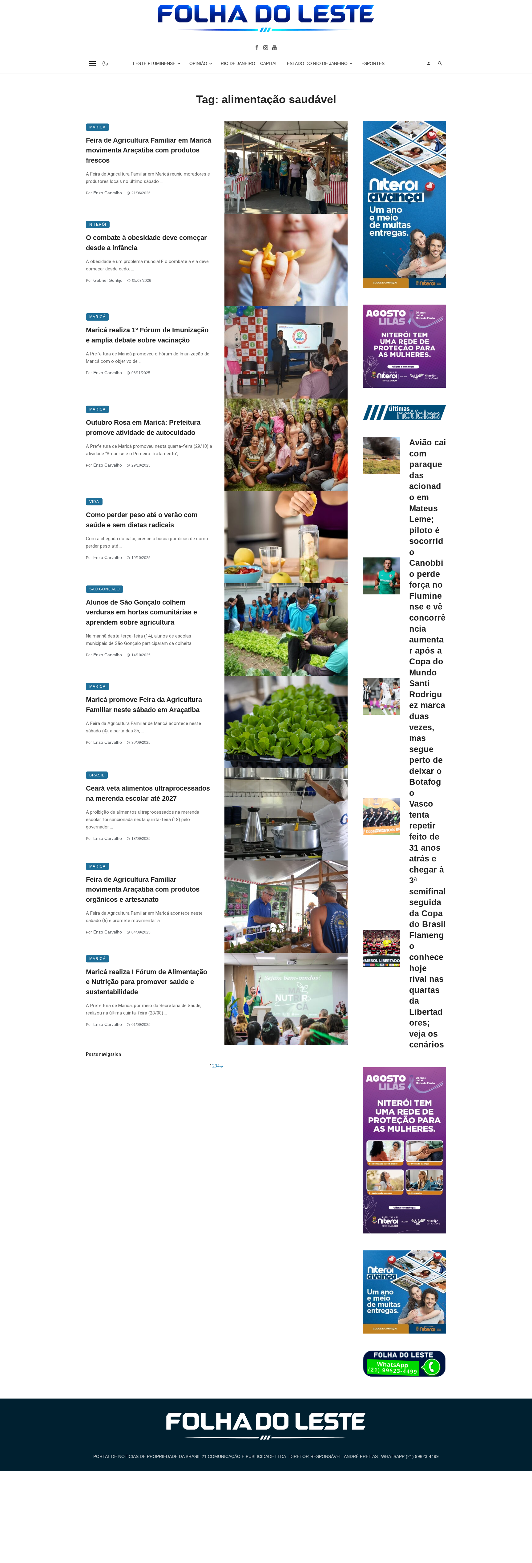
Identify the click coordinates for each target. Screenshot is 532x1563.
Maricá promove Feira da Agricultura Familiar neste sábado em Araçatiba (144, 705)
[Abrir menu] (92, 63)
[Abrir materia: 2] (222, 1065)
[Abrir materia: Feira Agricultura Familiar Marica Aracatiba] (286, 167)
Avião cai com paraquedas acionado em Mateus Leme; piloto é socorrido (427, 497)
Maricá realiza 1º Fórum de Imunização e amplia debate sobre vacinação (147, 335)
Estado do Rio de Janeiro (317, 63)
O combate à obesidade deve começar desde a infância (146, 243)
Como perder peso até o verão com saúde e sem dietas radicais (142, 520)
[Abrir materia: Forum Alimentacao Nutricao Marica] (286, 999)
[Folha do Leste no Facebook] (257, 47)
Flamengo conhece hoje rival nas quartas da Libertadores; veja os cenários (426, 989)
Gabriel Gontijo (108, 280)
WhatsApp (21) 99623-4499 (410, 1456)
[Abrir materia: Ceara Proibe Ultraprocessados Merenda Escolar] (286, 814)
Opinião (198, 63)
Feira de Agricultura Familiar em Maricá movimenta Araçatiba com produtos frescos (148, 150)
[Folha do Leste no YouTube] (274, 47)
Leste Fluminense (154, 63)
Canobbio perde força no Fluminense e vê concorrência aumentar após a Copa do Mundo (427, 617)
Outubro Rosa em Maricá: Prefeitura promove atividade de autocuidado (143, 427)
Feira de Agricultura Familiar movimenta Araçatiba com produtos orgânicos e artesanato (143, 890)
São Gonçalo (104, 589)
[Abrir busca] (440, 63)
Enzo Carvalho (107, 192)
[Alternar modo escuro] (105, 63)
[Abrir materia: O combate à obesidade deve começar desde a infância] (286, 260)
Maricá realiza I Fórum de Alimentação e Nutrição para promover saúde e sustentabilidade (146, 982)
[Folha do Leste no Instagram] (265, 47)
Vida (94, 502)
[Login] (428, 63)
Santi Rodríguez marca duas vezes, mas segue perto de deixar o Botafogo (427, 737)
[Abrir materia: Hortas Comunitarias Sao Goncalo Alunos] (286, 629)
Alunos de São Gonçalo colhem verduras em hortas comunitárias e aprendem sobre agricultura (141, 612)
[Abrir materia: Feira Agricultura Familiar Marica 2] (286, 722)
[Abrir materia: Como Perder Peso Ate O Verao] (286, 537)
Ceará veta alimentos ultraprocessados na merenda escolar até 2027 (148, 793)
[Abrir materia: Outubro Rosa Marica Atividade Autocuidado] (286, 445)
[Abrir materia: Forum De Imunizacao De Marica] (286, 352)
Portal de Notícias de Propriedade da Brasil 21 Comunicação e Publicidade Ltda (189, 1456)
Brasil (96, 775)
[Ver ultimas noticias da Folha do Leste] (404, 412)
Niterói (97, 224)
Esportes (373, 63)
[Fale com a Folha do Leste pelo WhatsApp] (404, 1364)
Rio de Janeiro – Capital (249, 63)
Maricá (97, 127)
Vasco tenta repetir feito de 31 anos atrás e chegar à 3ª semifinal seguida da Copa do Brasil (427, 864)
